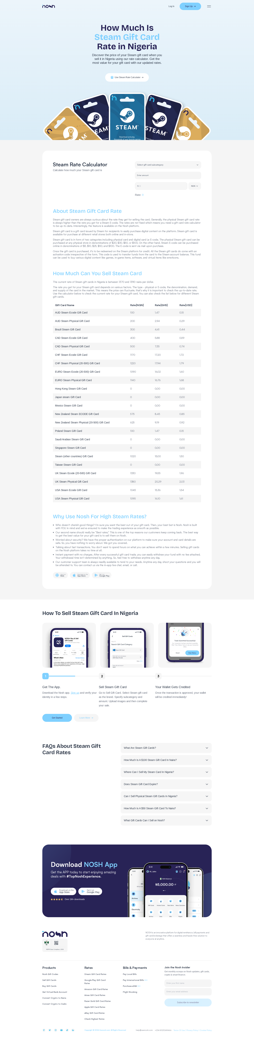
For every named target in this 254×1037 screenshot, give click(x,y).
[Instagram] (55, 1030)
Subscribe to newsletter (188, 1002)
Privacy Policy (192, 1030)
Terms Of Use (179, 1030)
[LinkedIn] (73, 1030)
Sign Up (189, 6)
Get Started (57, 718)
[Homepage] (48, 6)
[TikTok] (67, 1030)
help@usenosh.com (144, 1030)
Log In (171, 6)
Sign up (75, 692)
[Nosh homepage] (54, 934)
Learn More (84, 718)
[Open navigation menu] (209, 6)
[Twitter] (49, 1030)
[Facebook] (44, 1030)
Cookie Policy (206, 1030)
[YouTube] (61, 1030)
